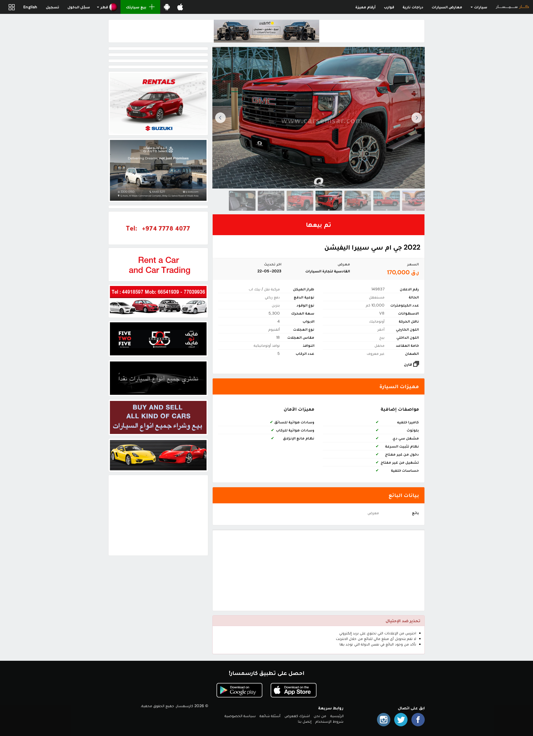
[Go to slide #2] (386, 201)
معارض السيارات (447, 6)
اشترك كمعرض (297, 715)
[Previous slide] (416, 117)
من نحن (320, 715)
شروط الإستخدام (329, 721)
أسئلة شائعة (270, 715)
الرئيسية (337, 715)
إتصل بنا (304, 721)
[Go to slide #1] (415, 201)
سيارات (480, 6)
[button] (107, 7)
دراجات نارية (413, 6)
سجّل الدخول (78, 6)
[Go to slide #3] (358, 201)
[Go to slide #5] (300, 201)
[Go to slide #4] (329, 201)
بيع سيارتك (136, 6)
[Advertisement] (318, 570)
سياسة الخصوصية (240, 715)
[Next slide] (220, 117)
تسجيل (52, 6)
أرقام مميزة (365, 6)
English (30, 6)
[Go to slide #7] (242, 201)
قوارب (389, 6)
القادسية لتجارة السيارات (327, 270)
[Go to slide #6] (271, 201)
